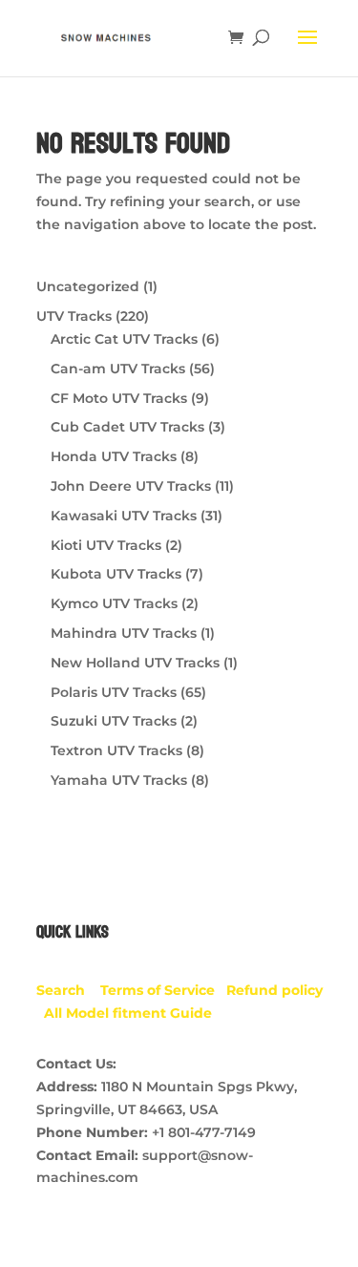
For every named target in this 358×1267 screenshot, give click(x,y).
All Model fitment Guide (128, 1013)
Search (68, 990)
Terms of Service (163, 990)
